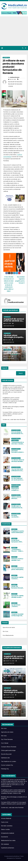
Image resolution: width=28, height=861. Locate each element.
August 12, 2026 (10, 677)
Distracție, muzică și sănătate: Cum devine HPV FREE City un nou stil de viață (17, 561)
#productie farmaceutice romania (15, 85)
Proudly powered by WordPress (11, 856)
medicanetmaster (14, 77)
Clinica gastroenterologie (8, 750)
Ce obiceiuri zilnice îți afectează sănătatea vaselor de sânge (17, 461)
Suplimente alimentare (7, 848)
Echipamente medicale (7, 833)
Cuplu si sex (4, 822)
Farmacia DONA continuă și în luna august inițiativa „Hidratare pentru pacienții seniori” (13, 413)
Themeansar (18, 858)
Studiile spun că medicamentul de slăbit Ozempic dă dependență (16, 508)
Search (4, 368)
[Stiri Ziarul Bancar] (14, 262)
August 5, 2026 (9, 694)
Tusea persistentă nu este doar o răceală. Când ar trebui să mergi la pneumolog (17, 445)
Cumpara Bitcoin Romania (8, 746)
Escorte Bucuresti (6, 754)
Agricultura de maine (9, 627)
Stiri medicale (6, 57)
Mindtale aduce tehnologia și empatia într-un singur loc (13, 337)
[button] (22, 48)
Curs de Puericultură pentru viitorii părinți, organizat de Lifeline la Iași (17, 570)
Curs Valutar (4, 743)
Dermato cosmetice (6, 826)
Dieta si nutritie (5, 829)
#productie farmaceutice (15, 81)
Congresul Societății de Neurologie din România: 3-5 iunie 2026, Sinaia (17, 616)
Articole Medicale (16, 430)
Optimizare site (5, 757)
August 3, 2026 (9, 711)
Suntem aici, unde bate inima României (14, 419)
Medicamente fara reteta (8, 840)
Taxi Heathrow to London (8, 761)
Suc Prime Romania (7, 739)
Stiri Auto (5, 631)
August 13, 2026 (10, 660)
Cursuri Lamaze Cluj (7, 765)
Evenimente (14, 529)
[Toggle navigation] (25, 48)
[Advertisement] (14, 31)
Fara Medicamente (8, 635)
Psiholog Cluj (5, 769)
